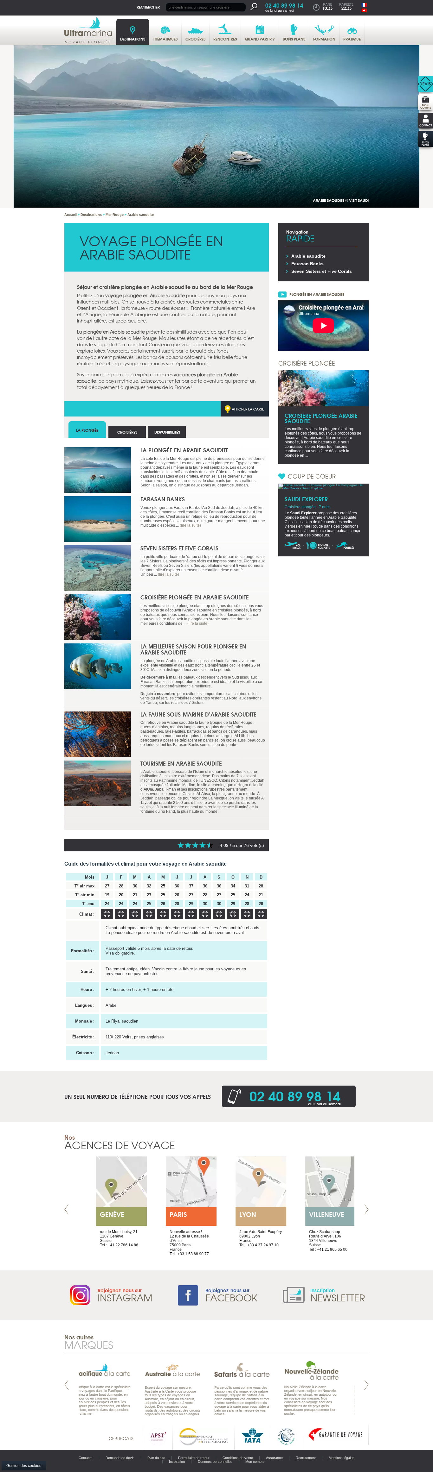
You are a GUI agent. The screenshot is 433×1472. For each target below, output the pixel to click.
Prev (66, 1209)
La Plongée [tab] (87, 430)
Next (366, 1209)
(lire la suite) (190, 525)
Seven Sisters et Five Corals (179, 548)
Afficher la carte (248, 409)
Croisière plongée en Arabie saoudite (194, 597)
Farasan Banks (162, 499)
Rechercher (148, 7)
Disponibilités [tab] (167, 432)
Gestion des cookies (23, 1465)
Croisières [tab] (127, 432)
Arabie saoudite (308, 256)
